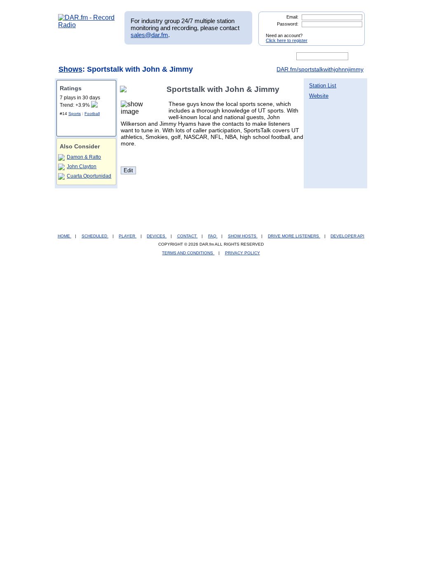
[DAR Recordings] (112, 56)
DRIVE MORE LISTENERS (294, 236)
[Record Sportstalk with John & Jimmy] (125, 89)
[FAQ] (218, 56)
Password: (287, 23)
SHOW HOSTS (243, 236)
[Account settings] (251, 56)
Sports (74, 113)
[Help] (186, 56)
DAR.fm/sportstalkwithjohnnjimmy (320, 69)
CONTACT (187, 236)
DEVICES (156, 236)
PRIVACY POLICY (242, 253)
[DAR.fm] (86, 24)
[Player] (152, 56)
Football (92, 113)
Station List (322, 85)
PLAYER (127, 236)
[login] (352, 32)
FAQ (213, 236)
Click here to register (286, 40)
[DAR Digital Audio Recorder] (72, 56)
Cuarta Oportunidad (89, 176)
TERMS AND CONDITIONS (188, 253)
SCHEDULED (95, 236)
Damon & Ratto (84, 157)
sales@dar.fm (149, 34)
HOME (64, 236)
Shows (70, 69)
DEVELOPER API (347, 236)
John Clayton (81, 166)
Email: (292, 16)
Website (318, 96)
